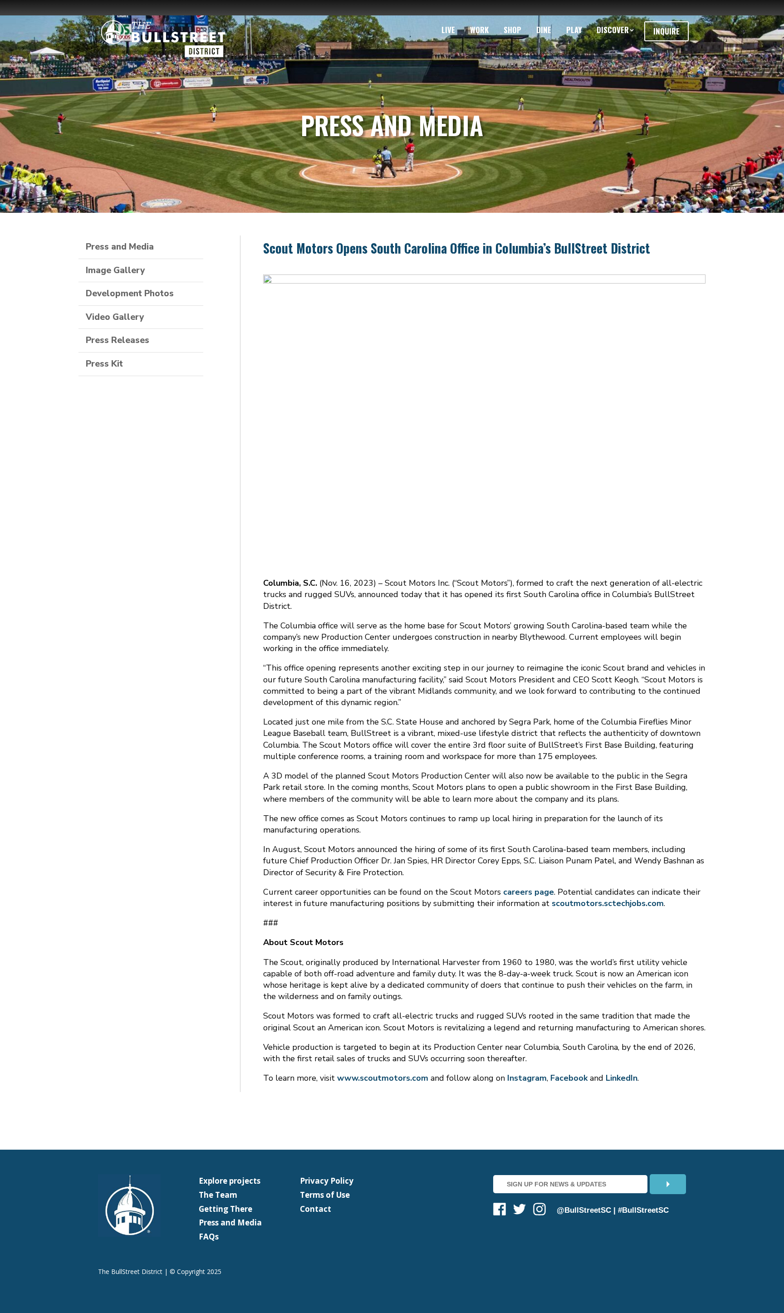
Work (479, 29)
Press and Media (120, 247)
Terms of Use (325, 1195)
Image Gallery (115, 270)
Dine (543, 29)
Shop (512, 29)
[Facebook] (499, 1211)
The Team (218, 1195)
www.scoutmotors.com (382, 1078)
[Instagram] (539, 1211)
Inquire (666, 31)
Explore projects (229, 1181)
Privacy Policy (326, 1181)
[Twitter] (519, 1211)
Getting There (225, 1209)
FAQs (209, 1236)
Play (574, 29)
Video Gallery (115, 317)
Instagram (527, 1078)
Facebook (569, 1078)
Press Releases (117, 340)
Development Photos (130, 293)
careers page (528, 892)
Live (448, 29)
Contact (315, 1209)
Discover (613, 29)
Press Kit (104, 364)
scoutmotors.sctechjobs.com (608, 903)
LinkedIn (621, 1078)
